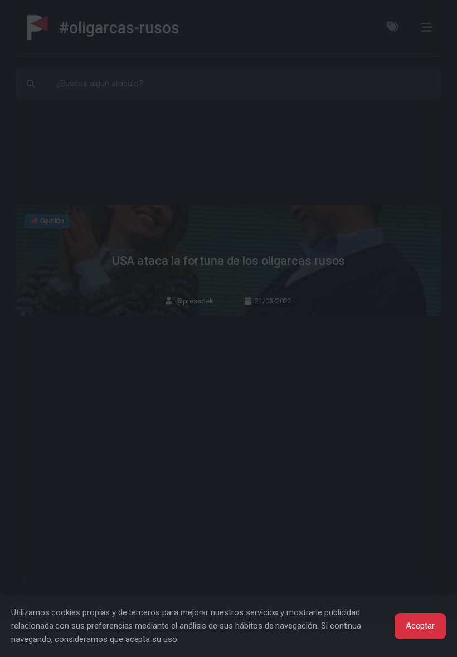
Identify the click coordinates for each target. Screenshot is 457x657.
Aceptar (420, 626)
